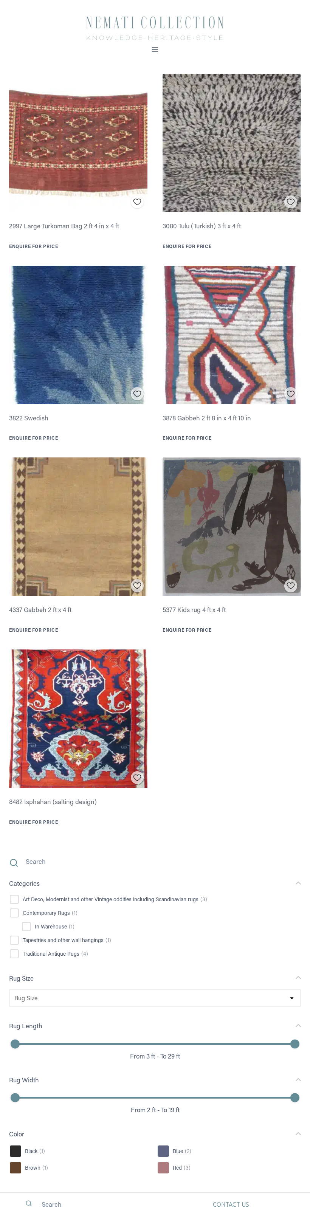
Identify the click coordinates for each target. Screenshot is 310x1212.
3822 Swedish (28, 418)
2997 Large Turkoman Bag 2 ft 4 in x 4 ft (64, 226)
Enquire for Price (33, 246)
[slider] (15, 1043)
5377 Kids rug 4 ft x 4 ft (194, 609)
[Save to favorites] (137, 202)
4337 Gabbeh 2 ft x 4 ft (40, 609)
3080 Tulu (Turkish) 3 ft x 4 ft (202, 226)
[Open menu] (155, 49)
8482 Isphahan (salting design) (53, 801)
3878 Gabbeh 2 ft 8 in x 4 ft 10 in (207, 418)
